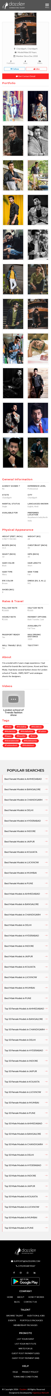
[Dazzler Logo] (13, 5)
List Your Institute (25, 1344)
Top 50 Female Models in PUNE (19, 1113)
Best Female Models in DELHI (18, 810)
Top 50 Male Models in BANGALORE (22, 1133)
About (20, 1297)
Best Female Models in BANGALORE (22, 789)
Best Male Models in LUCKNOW (20, 977)
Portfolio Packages (31, 1320)
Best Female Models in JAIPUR (19, 841)
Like (37, 69)
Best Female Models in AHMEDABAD (23, 779)
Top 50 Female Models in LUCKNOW (22, 1092)
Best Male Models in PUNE (17, 998)
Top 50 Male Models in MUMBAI (20, 1217)
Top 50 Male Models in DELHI (19, 1154)
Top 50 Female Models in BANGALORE (23, 1019)
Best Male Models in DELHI (18, 925)
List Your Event (25, 1339)
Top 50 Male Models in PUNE (18, 1227)
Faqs (15, 1372)
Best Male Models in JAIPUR (18, 956)
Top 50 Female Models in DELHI (20, 1039)
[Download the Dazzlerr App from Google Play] (25, 1281)
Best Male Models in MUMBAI (19, 987)
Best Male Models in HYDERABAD (21, 935)
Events (12, 1320)
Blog (17, 1302)
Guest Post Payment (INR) (25, 1358)
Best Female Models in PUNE (18, 883)
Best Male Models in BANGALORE (21, 904)
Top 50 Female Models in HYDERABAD (23, 1050)
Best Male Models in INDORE (19, 946)
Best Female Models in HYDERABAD (22, 820)
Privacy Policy (30, 1372)
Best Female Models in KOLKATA (20, 852)
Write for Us (25, 1348)
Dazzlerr (23, 1389)
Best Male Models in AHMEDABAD (22, 893)
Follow (15, 69)
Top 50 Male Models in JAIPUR (19, 1186)
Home (10, 1297)
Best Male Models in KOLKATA (19, 966)
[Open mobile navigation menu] (47, 5)
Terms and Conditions (25, 1376)
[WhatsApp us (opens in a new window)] (28, 1272)
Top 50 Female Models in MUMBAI (21, 1102)
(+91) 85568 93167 (26, 1266)
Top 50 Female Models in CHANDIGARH (24, 1029)
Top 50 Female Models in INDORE (21, 1060)
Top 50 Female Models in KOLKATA (22, 1081)
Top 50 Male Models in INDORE (20, 1175)
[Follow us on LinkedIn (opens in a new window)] (35, 1272)
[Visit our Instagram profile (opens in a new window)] (21, 1272)
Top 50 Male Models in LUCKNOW (21, 1206)
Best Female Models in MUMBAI (20, 872)
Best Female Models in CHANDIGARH (23, 799)
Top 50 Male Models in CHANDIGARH (23, 1144)
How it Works (36, 1297)
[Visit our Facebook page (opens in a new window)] (14, 1272)
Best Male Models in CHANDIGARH (22, 914)
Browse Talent (15, 1315)
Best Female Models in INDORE (20, 831)
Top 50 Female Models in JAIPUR (20, 1071)
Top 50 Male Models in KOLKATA (21, 1196)
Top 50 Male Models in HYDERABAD (22, 1165)
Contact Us (30, 1302)
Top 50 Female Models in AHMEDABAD (24, 1008)
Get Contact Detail (26, 76)
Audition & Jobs (36, 1315)
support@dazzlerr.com (27, 1261)
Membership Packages (25, 1325)
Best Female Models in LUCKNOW (21, 862)
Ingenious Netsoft (40, 1392)
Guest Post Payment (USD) (26, 1353)
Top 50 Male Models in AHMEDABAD (23, 1123)
